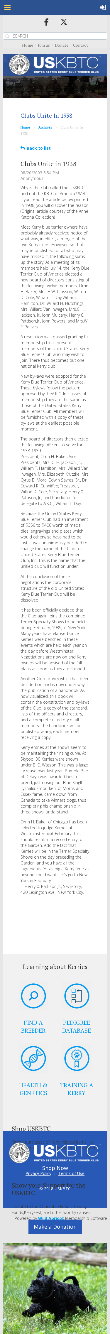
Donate (61, 45)
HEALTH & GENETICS (33, 1089)
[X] (64, 22)
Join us (44, 45)
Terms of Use (71, 1173)
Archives (45, 127)
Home (27, 45)
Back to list (39, 148)
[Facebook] (46, 22)
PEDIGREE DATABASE (76, 1026)
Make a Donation (55, 1226)
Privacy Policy (38, 1173)
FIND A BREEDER (33, 1026)
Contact (80, 45)
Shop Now (55, 1167)
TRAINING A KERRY (76, 1089)
